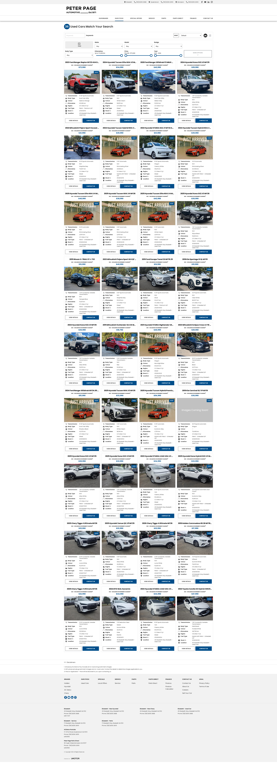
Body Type (69, 51)
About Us (185, 686)
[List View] (210, 35)
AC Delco (67, 690)
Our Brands (103, 18)
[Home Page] (81, 10)
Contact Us (208, 18)
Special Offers (136, 18)
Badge (156, 42)
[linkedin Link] (208, 2)
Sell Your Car (187, 693)
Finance (193, 18)
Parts (164, 18)
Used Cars (85, 683)
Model (127, 42)
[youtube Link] (205, 2)
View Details (73, 120)
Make (97, 42)
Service (152, 18)
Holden (67, 683)
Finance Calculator (169, 687)
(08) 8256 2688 (74, 713)
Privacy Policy (204, 683)
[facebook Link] (202, 2)
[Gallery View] (205, 35)
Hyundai (67, 686)
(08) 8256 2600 (74, 725)
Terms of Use (204, 686)
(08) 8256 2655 (74, 734)
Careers (185, 690)
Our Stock (119, 18)
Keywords (89, 35)
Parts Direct (178, 18)
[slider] (121, 55)
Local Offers (102, 683)
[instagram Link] (211, 2)
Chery (66, 693)
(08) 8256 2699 (74, 745)
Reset (176, 35)
